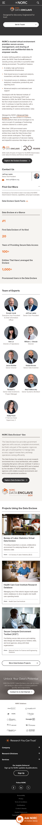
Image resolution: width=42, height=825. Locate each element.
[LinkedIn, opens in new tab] (21, 787)
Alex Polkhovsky (31, 390)
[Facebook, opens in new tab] (14, 787)
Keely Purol (11, 416)
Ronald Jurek (11, 313)
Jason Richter (11, 366)
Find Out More (10, 187)
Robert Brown (31, 366)
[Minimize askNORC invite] (40, 815)
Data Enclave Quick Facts (13, 201)
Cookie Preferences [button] (21, 812)
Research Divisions (10, 753)
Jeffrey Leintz (7, 174)
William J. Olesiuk (30, 342)
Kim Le (11, 342)
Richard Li (11, 390)
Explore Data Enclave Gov (14, 480)
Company (6, 747)
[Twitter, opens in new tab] (28, 787)
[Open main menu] (3, 2)
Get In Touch (20, 25)
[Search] (38, 2)
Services (5, 759)
